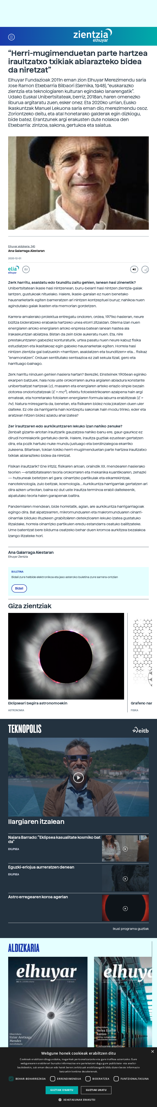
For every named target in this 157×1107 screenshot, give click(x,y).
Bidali (19, 588)
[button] (11, 37)
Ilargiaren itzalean (36, 822)
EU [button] (26, 269)
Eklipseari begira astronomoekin (37, 703)
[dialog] (78, 1077)
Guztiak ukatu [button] (96, 1090)
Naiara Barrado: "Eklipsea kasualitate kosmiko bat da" (54, 839)
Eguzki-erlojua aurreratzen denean (41, 867)
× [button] (152, 1051)
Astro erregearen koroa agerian (38, 897)
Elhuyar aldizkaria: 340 (21, 246)
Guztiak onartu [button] (61, 1090)
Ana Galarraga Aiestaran (26, 251)
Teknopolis (24, 728)
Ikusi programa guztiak (131, 929)
